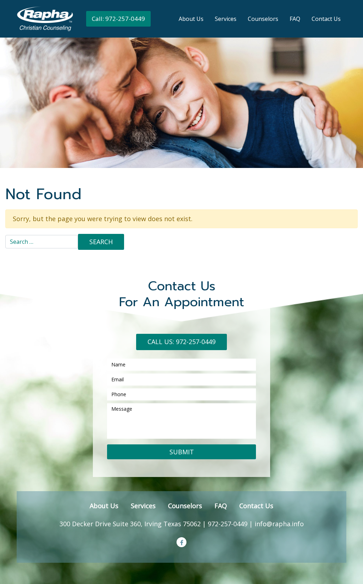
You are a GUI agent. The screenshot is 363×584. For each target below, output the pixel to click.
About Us (191, 19)
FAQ (295, 19)
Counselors (263, 19)
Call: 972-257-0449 (118, 19)
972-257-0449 (227, 524)
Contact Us (326, 19)
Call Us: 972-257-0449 (181, 341)
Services (225, 19)
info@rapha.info (279, 524)
